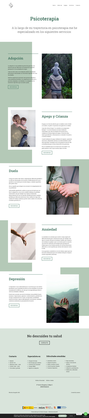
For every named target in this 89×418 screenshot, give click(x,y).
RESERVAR (13, 87)
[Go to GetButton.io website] (85, 416)
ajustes (53, 416)
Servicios (71, 5)
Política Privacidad (39, 380)
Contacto (78, 5)
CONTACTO (44, 343)
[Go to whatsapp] (85, 414)
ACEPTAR (62, 415)
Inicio (54, 5)
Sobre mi (59, 5)
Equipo (65, 5)
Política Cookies (50, 380)
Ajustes (71, 415)
